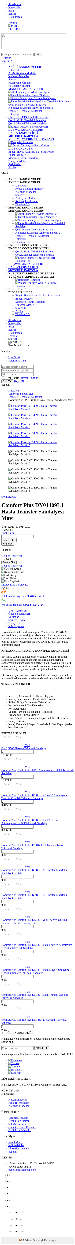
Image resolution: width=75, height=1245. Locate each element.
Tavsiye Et (22, 584)
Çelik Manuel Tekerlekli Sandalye (27, 104)
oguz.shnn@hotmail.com (22, 1169)
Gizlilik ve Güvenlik (19, 1130)
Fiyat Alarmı (8, 532)
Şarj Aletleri (14, 164)
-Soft (22, 1240)
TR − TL (18, 25)
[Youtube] (14, 1066)
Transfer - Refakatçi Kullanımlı (25, 110)
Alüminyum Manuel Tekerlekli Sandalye (30, 107)
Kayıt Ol (19, 381)
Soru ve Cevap (16, 619)
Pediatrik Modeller (18, 1102)
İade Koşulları (16, 626)
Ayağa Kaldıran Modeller (22, 73)
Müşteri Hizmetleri (18, 1148)
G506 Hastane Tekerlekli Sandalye (27, 748)
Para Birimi (14, 345)
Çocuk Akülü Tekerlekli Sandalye (27, 120)
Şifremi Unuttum (29, 377)
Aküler (12, 167)
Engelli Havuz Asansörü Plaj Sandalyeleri (31, 151)
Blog (11, 10)
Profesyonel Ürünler (19, 82)
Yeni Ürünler (15, 1142)
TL (10, 29)
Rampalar (27, 142)
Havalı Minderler (40, 95)
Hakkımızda (15, 16)
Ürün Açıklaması (17, 610)
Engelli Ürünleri (17, 154)
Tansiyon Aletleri (17, 161)
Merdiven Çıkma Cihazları (23, 157)
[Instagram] (15, 1069)
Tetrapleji (13, 114)
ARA (38, 54)
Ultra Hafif (14, 70)
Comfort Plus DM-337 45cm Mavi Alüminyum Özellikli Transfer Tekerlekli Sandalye (35, 971)
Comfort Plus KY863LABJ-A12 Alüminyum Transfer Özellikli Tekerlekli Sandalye (34, 797)
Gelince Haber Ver (11, 555)
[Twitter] (13, 1063)
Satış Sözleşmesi (17, 1124)
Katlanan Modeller (18, 76)
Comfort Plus (8, 496)
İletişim (12, 13)
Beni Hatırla (13, 377)
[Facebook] (15, 1060)
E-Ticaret (28, 1240)
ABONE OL (41, 1048)
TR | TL (17, 339)
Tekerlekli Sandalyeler (20, 393)
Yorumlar (13, 616)
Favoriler (13, 22)
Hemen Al (8, 543)
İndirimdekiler (16, 1145)
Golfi (4, 748)
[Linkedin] (14, 1072)
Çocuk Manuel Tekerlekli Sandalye (27, 123)
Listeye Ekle (8, 584)
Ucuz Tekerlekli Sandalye (54, 101)
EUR (22, 29)
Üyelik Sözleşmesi (18, 1120)
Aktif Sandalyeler (40, 92)
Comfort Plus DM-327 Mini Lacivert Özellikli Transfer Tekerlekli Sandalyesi (34, 921)
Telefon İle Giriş (17, 360)
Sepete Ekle (9, 540)
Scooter (12, 79)
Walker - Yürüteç (40, 145)
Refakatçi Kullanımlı (19, 85)
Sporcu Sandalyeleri (44, 98)
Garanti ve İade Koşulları (22, 1127)
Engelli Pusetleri (38, 126)
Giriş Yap (7, 381)
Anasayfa (13, 390)
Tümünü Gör (22, 204)
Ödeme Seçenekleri (19, 613)
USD (15, 29)
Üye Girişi (14, 357)
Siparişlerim (14, 4)
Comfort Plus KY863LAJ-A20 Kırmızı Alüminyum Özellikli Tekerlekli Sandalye (30, 822)
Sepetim (12, 1151)
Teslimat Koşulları (18, 1117)
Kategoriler (14, 7)
